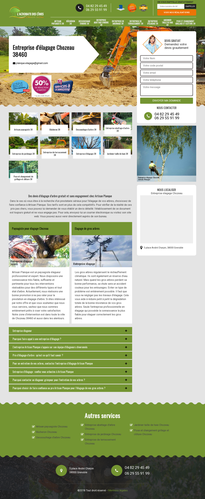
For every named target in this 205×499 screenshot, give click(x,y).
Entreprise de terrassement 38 (135, 22)
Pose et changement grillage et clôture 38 (185, 22)
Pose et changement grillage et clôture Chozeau (151, 432)
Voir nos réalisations (177, 12)
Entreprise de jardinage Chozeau (103, 434)
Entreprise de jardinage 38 (118, 22)
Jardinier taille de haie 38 (167, 22)
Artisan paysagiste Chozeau (51, 426)
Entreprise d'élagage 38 (152, 22)
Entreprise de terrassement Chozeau (100, 441)
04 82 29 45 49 (96, 6)
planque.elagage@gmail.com (31, 63)
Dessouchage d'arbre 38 (84, 22)
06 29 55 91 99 (96, 10)
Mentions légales (118, 490)
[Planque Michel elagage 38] (26, 12)
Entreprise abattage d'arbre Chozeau (100, 426)
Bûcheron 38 (70, 22)
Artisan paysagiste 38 (58, 22)
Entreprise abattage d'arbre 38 (101, 22)
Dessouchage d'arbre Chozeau (53, 437)
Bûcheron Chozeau (46, 432)
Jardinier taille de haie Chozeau (151, 424)
